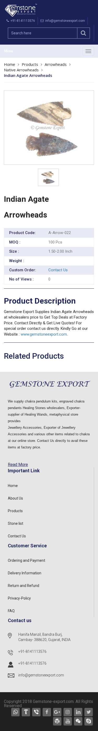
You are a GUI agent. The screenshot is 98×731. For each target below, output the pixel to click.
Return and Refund (23, 586)
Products (30, 64)
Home (9, 64)
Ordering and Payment (26, 560)
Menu (8, 51)
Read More (18, 464)
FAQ (11, 611)
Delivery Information (24, 573)
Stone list (15, 523)
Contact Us (58, 270)
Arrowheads (56, 64)
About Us (15, 498)
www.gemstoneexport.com (44, 334)
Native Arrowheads (21, 69)
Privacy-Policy (19, 598)
